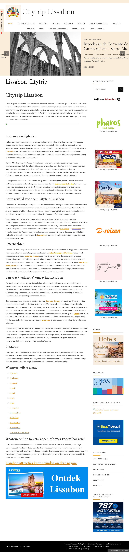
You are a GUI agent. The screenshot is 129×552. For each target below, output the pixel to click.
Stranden (68, 24)
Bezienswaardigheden (82, 40)
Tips (41, 29)
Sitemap (86, 549)
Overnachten (78, 29)
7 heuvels (10, 151)
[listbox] (64, 54)
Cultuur (97, 470)
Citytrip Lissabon (48, 12)
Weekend (30, 29)
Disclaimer (98, 546)
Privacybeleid (26, 546)
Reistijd (42, 24)
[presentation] (6, 53)
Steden (55, 24)
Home (10, 24)
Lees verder (79, 67)
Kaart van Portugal (99, 24)
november (64, 229)
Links (107, 546)
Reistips (96, 480)
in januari (13, 373)
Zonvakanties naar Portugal (74, 544)
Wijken (96, 486)
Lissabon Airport (74, 549)
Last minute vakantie (113, 544)
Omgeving (117, 24)
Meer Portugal (96, 29)
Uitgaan (81, 24)
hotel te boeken (32, 256)
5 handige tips (73, 546)
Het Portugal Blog (26, 24)
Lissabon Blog (99, 475)
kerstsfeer (41, 235)
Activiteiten (99, 459)
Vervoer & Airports (57, 29)
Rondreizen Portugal (94, 544)
